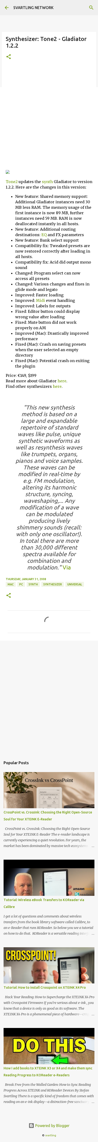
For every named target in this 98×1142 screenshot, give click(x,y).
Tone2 (12, 181)
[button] (8, 57)
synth (47, 181)
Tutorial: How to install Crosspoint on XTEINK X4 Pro (45, 987)
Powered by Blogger (51, 1125)
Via (66, 567)
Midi (40, 300)
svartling (50, 1135)
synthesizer (52, 584)
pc (21, 584)
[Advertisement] (49, 117)
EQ (44, 234)
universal (74, 584)
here (62, 381)
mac (11, 584)
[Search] (91, 7)
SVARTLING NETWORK (33, 7)
